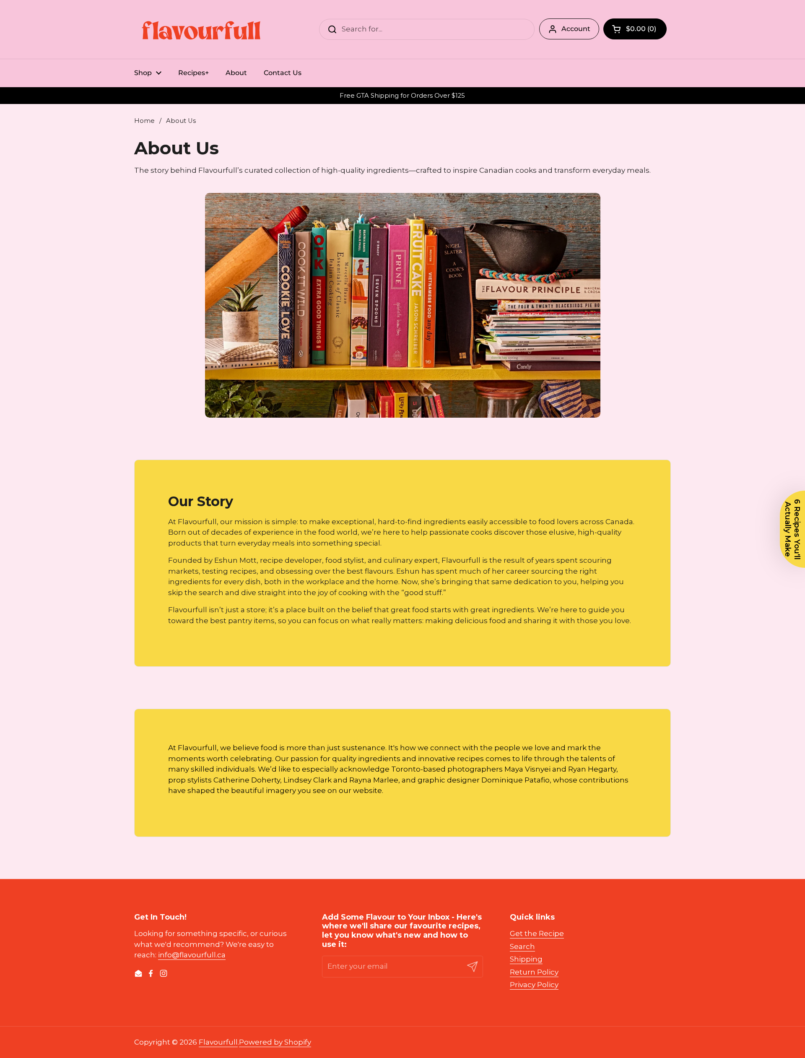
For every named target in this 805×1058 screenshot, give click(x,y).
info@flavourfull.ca (192, 955)
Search (522, 946)
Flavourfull (218, 1042)
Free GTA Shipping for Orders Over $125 (402, 96)
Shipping (526, 959)
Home (144, 121)
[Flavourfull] (201, 29)
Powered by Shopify (275, 1042)
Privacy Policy (534, 984)
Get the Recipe (537, 933)
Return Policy (534, 972)
